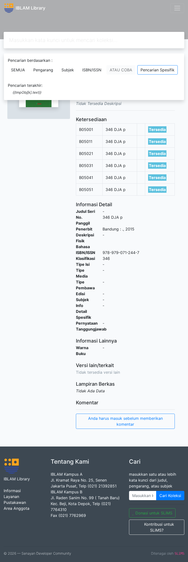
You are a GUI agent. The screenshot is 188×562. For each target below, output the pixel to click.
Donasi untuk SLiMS (153, 513)
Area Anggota (16, 508)
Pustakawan (15, 502)
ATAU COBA (121, 69)
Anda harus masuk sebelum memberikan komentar (125, 421)
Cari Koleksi (170, 495)
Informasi (12, 490)
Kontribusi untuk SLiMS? (159, 527)
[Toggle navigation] (177, 8)
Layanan (11, 496)
